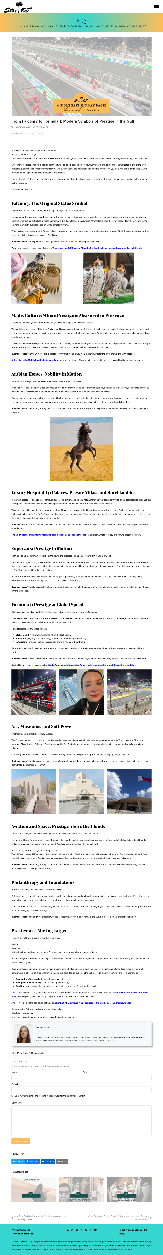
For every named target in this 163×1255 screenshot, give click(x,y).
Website (15, 1083)
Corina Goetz (42, 126)
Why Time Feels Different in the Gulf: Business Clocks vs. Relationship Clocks (38, 1218)
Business (17, 133)
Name (14, 1072)
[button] (156, 6)
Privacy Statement (20, 1229)
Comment (16, 1102)
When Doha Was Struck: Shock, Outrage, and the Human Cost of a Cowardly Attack (114, 1218)
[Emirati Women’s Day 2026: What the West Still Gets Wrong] (33, 1189)
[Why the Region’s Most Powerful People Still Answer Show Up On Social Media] (81, 1189)
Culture (29, 133)
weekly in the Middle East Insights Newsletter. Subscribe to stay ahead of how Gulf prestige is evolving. (85, 665)
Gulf (39, 133)
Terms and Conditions (22, 1233)
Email (86, 1072)
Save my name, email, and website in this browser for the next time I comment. (50, 1095)
